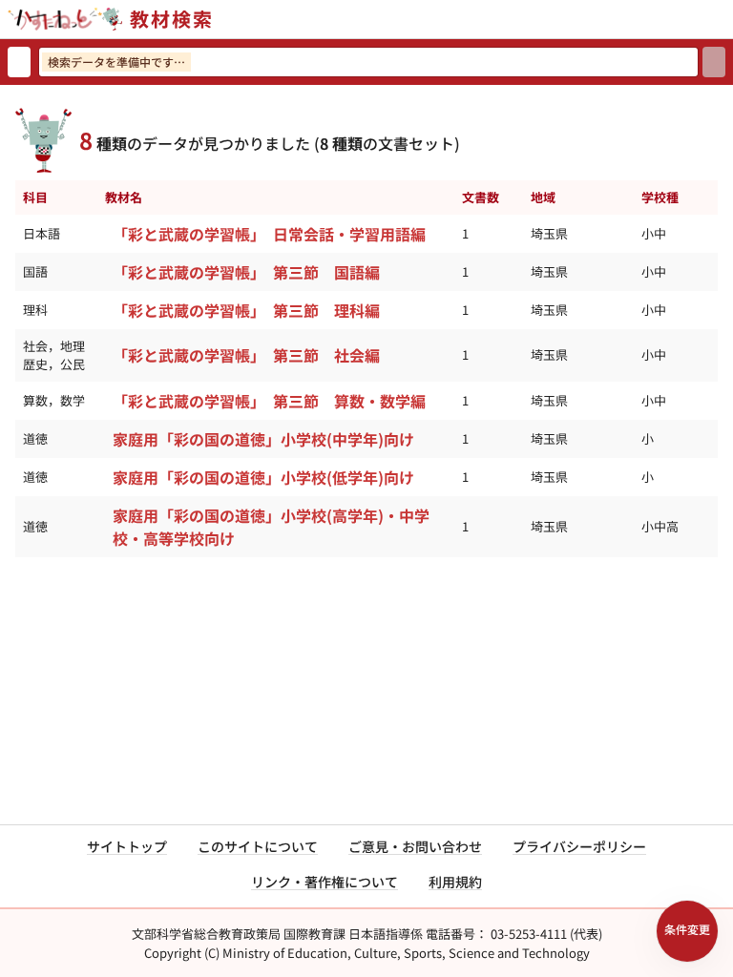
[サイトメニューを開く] (725, 19)
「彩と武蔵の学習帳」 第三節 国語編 (246, 271)
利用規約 (455, 881)
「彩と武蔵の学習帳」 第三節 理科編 (246, 310)
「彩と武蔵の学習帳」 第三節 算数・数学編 (269, 400)
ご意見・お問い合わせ (415, 846)
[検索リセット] (19, 62)
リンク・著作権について (324, 881)
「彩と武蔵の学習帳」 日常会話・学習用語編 (269, 233)
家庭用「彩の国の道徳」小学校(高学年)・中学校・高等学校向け (271, 527)
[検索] (713, 62)
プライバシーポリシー (579, 846)
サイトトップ (127, 846)
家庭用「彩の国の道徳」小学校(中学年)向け (263, 438)
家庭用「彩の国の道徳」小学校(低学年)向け (263, 477)
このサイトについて (258, 846)
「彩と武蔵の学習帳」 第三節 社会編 (246, 354)
